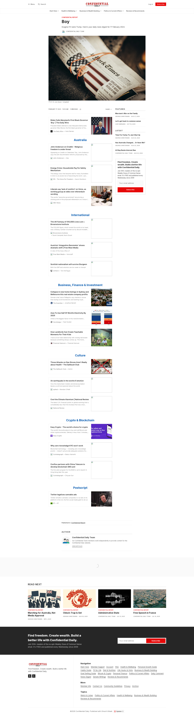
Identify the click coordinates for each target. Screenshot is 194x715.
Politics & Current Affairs (105, 695)
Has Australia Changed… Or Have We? (130, 143)
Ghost (103, 711)
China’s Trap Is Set (72, 613)
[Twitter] (29, 676)
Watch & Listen (87, 695)
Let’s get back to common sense (128, 121)
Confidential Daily (82, 711)
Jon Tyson (58, 102)
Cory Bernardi (120, 124)
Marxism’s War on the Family (126, 113)
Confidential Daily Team (75, 31)
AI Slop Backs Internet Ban (125, 150)
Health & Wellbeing (124, 695)
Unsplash (66, 102)
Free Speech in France (144, 613)
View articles (77, 546)
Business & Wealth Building (145, 695)
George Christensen (122, 116)
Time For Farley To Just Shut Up (127, 135)
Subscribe (161, 4)
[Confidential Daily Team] (63, 31)
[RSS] (33, 676)
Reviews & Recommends (91, 699)
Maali (110, 711)
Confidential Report (70, 17)
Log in (150, 4)
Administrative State (108, 613)
